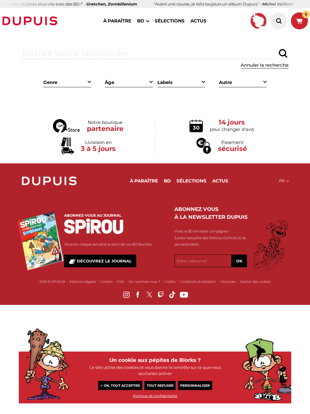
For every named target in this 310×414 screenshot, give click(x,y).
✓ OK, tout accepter (120, 385)
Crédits (170, 282)
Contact (107, 282)
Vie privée (228, 282)
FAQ (120, 282)
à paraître (117, 21)
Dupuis (31, 20)
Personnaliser (195, 385)
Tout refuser (160, 385)
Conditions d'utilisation (198, 282)
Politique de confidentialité (155, 396)
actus (198, 21)
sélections (170, 21)
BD (140, 21)
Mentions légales (83, 282)
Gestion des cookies (255, 282)
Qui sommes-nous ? (144, 282)
